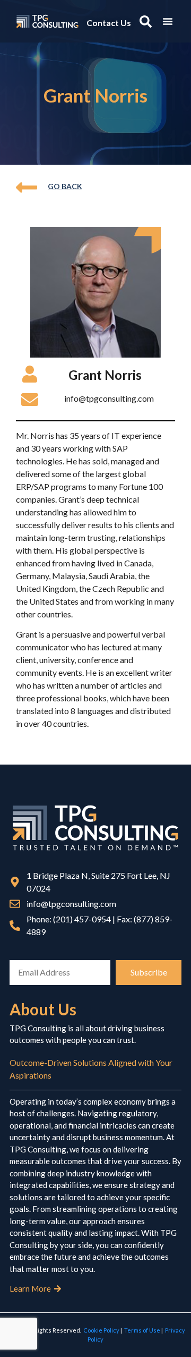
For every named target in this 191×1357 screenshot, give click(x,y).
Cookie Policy (101, 1330)
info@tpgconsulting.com (109, 398)
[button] (168, 21)
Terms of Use (142, 1330)
